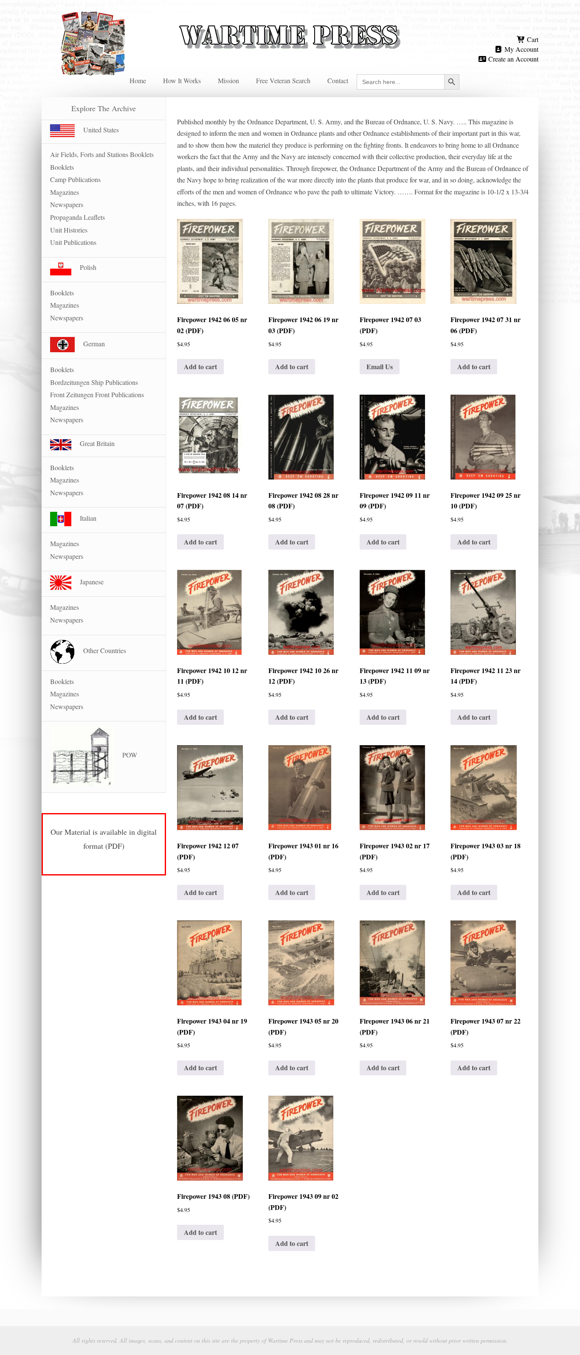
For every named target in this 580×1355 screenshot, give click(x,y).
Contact (337, 80)
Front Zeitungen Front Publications (97, 394)
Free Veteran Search (283, 80)
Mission (228, 80)
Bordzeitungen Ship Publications (94, 382)
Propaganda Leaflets (77, 217)
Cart (531, 39)
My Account (520, 49)
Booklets (62, 167)
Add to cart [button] (200, 366)
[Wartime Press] (290, 22)
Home (138, 80)
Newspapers (66, 204)
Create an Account (512, 58)
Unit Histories (68, 229)
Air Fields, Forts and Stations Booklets (102, 154)
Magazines (64, 192)
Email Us (379, 366)
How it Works (182, 80)
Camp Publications (75, 179)
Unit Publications (73, 242)
